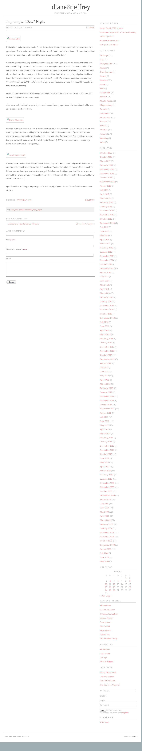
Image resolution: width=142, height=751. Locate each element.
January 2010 (106, 479)
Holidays (104, 80)
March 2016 (105, 198)
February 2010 (106, 475)
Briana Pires (105, 605)
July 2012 (104, 367)
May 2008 (104, 561)
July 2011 (104, 417)
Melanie (103, 97)
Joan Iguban (105, 622)
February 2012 (106, 388)
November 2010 (107, 450)
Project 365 (105, 117)
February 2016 (106, 202)
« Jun (102, 596)
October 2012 (106, 355)
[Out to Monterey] (17, 120)
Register (125, 713)
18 (110, 587)
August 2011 (105, 413)
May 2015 (104, 235)
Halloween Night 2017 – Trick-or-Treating (118, 32)
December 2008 (107, 532)
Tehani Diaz (105, 634)
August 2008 (105, 549)
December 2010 (107, 446)
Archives (133, 737)
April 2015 (104, 239)
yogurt (39, 210)
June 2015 (104, 231)
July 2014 (104, 277)
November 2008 (107, 537)
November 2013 (107, 310)
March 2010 (105, 471)
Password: (104, 705)
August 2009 (105, 499)
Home (102, 84)
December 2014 (107, 256)
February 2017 (106, 165)
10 (106, 584)
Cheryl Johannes (107, 610)
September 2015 (107, 223)
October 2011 (106, 404)
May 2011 (104, 425)
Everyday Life (24, 200)
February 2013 (106, 338)
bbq (12, 210)
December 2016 (107, 169)
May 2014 (104, 285)
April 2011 (104, 429)
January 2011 (106, 442)
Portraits (103, 109)
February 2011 (106, 438)
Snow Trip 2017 (107, 36)
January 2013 (106, 343)
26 (114, 590)
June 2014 (104, 281)
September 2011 (107, 409)
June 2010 (104, 458)
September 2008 (107, 545)
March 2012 (105, 384)
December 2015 (107, 211)
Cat (101, 59)
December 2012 (107, 347)
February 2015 (106, 248)
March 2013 (105, 334)
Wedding (104, 138)
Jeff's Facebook (107, 676)
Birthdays (104, 55)
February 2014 (106, 297)
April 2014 (104, 289)
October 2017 (106, 157)
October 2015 (106, 219)
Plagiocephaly (106, 105)
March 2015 (105, 244)
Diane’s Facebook (108, 672)
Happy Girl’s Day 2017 (110, 40)
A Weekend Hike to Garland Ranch (23, 224)
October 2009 (106, 491)
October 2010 (106, 454)
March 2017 (105, 161)
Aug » (109, 596)
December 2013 (107, 305)
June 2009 (104, 508)
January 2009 (106, 528)
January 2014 (106, 301)
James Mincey (106, 618)
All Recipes (105, 649)
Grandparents (106, 72)
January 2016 (106, 206)
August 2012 (105, 363)
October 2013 (106, 314)
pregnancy (104, 113)
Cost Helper (105, 653)
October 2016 (106, 178)
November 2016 (107, 173)
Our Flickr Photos (107, 681)
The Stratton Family (108, 639)
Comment (89, 200)
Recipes (103, 121)
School (103, 126)
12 (114, 584)
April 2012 (104, 380)
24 (106, 590)
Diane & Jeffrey (23, 737)
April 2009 (104, 516)
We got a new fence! (109, 45)
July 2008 (104, 553)
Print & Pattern (106, 662)
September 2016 (107, 182)
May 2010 (104, 462)
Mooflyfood (105, 626)
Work (102, 142)
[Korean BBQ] (15, 39)
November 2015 (107, 215)
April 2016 (104, 194)
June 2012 (104, 371)
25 (110, 590)
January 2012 (106, 392)
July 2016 (104, 190)
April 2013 (104, 330)
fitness (103, 68)
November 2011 (107, 400)
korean (22, 210)
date (16, 210)
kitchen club (105, 92)
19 (114, 587)
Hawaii (103, 76)
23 (130, 587)
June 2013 (104, 326)
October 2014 (106, 264)
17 (106, 587)
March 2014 (105, 293)
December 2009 (107, 483)
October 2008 (106, 541)
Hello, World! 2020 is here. (111, 28)
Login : (103, 700)
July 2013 (104, 322)
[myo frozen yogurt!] (18, 155)
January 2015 (106, 252)
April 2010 (104, 466)
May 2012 (104, 376)
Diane (91, 28)
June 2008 (104, 557)
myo (34, 210)
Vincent (103, 134)
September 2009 (107, 495)
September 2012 (107, 359)
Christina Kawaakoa (108, 614)
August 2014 (105, 272)
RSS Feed (104, 722)
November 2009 (107, 487)
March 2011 (105, 433)
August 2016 (105, 186)
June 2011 (104, 421)
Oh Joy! (103, 657)
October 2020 (106, 153)
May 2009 (104, 512)
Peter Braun (105, 630)
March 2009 (105, 520)
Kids (102, 88)
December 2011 (107, 396)
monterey (28, 210)
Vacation (104, 130)
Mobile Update (106, 101)
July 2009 (104, 504)
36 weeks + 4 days (84, 224)
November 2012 (107, 351)
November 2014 (107, 260)
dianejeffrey (71, 7)
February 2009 (106, 524)
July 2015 (104, 227)
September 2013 (107, 318)
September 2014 (107, 268)
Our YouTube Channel (110, 685)
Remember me (115, 710)
